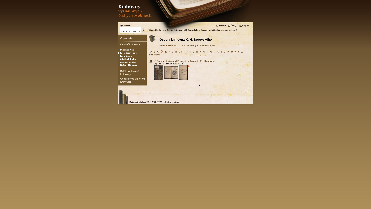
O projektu (126, 38)
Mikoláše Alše (127, 50)
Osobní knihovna (130, 44)
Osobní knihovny (157, 30)
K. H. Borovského (129, 53)
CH (180, 52)
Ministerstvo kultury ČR (139, 102)
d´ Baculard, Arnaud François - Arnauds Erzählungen (184, 61)
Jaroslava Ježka (128, 62)
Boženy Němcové (128, 65)
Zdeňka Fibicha (128, 59)
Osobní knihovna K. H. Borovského (183, 30)
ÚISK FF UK (157, 102)
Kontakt (222, 26)
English (245, 26)
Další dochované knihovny (129, 73)
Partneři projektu (172, 102)
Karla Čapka (126, 56)
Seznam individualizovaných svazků (217, 30)
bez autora (154, 54)
